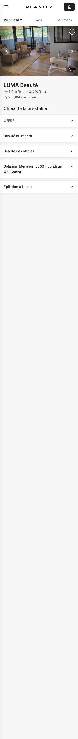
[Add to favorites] (71, 32)
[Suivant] (71, 51)
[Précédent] (6, 51)
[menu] (6, 7)
